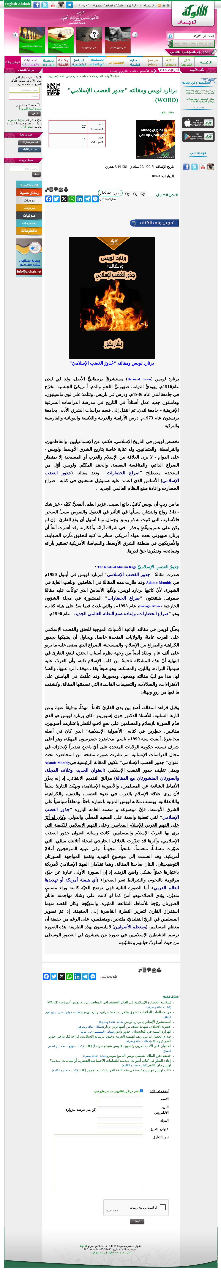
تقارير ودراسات (119, 71)
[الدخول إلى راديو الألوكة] (187, 44)
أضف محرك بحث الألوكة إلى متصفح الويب (110, 1252)
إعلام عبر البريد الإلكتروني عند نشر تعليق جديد (117, 1091)
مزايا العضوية (16, 120)
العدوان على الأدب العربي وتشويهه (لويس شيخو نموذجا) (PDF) (127, 1046)
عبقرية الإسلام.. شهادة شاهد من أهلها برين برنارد (137, 1026)
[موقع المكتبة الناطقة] (48, 62)
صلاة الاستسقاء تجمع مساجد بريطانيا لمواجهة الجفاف (200, 100)
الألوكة (83, 1246)
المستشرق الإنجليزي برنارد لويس (147, 1022)
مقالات (133, 71)
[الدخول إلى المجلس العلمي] (189, 53)
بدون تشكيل (110, 193)
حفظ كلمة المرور (26, 105)
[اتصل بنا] (85, 6)
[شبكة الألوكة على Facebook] (36, 5)
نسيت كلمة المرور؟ (30, 108)
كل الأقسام (146, 71)
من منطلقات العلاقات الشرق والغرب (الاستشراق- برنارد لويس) (126, 1012)
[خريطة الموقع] (163, 6)
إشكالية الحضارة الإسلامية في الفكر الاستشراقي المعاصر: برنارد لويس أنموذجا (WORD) (109, 1002)
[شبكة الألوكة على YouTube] (52, 5)
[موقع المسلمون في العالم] (97, 62)
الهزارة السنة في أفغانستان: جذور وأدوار (142, 1031)
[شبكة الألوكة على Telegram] (69, 5)
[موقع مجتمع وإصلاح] (153, 62)
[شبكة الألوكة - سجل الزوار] (134, 6)
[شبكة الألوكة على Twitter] (44, 5)
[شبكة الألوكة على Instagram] (61, 5)
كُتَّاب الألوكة (197, 69)
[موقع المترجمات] (13, 62)
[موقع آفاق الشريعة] (186, 62)
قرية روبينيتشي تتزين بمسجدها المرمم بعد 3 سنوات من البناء (200, 91)
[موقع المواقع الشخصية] (79, 62)
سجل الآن (27, 126)
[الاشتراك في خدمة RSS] (159, 6)
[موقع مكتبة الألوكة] (63, 62)
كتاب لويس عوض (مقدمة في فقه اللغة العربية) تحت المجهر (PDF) (124, 1070)
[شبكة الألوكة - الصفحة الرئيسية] (149, 7)
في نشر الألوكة (30, 149)
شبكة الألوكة (112, 76)
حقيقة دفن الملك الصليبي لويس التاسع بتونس (139, 1055)
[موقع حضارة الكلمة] (135, 62)
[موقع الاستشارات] (116, 62)
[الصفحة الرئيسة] (168, 6)
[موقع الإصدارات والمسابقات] (31, 62)
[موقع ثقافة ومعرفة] (170, 62)
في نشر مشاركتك (30, 142)
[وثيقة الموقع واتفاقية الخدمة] (108, 7)
